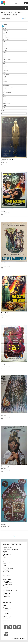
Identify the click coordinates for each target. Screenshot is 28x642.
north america (6, 85)
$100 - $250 (6, 571)
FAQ (4, 607)
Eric (4, 592)
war (4, 107)
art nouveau (6, 39)
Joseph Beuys (6, 593)
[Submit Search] (26, 3)
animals (5, 35)
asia (4, 41)
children (5, 50)
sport (4, 96)
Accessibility (6, 613)
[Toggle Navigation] (25, 8)
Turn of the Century (8, 568)
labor (4, 72)
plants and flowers (7, 87)
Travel (4, 555)
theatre (5, 98)
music (4, 83)
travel (4, 105)
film (4, 63)
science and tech (7, 92)
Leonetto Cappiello (8, 582)
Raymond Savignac (7, 584)
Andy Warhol (6, 595)
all (3, 26)
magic (4, 76)
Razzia (4, 589)
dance (4, 54)
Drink (4, 565)
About (4, 605)
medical (5, 81)
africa (4, 28)
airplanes (5, 30)
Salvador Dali (6, 596)
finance (5, 65)
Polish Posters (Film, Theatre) (10, 549)
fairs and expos (7, 59)
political (5, 90)
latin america (6, 74)
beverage (5, 43)
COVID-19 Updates (7, 612)
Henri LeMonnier (7, 579)
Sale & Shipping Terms (8, 608)
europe (5, 57)
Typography (6, 570)
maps (4, 79)
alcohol (5, 32)
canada (5, 48)
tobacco (5, 101)
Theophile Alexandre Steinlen (10, 590)
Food (4, 557)
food (4, 68)
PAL (4, 585)
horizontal (5, 70)
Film (4, 552)
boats (4, 46)
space (4, 94)
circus (4, 52)
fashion (5, 61)
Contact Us (5, 610)
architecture (6, 37)
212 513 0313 (6, 621)
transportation (6, 103)
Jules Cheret (6, 581)
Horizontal (5, 567)
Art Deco (5, 564)
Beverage (5, 551)
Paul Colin (5, 587)
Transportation (7, 554)
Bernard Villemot (7, 578)
